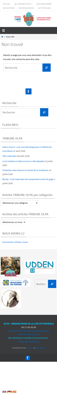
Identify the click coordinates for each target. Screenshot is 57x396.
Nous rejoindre (44, 4)
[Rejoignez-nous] (28, 91)
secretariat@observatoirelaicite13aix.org (28, 330)
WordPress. (40, 347)
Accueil (6, 4)
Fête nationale (9, 156)
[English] (3, 391)
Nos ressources (26, 8)
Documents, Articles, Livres (15, 242)
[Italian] (12, 391)
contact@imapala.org (28, 341)
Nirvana (29, 347)
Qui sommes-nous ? (23, 4)
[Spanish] (15, 391)
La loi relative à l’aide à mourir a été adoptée (23, 161)
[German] (9, 391)
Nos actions (8, 8)
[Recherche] (46, 67)
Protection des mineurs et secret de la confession (25, 170)
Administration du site (28, 334)
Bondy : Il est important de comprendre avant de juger (28, 179)
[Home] (2, 37)
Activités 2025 (44, 8)
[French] (6, 391)
